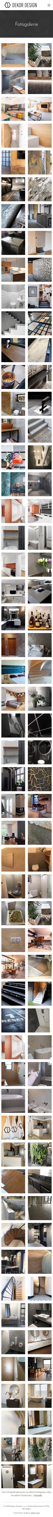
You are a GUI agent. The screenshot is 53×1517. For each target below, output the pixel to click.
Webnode (35, 1513)
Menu (49, 5)
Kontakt (38, 1495)
